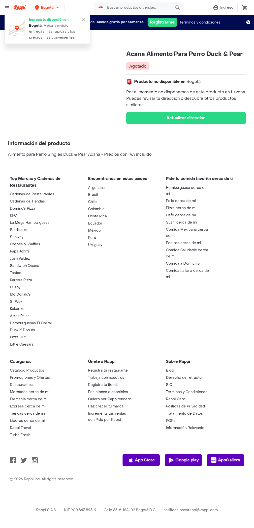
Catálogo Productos (27, 370)
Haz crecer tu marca (106, 406)
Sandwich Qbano (24, 265)
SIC (169, 384)
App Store (145, 460)
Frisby (15, 287)
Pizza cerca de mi (181, 208)
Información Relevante (185, 428)
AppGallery (229, 460)
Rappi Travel (20, 428)
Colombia (96, 209)
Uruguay (95, 245)
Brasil (93, 194)
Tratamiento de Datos (184, 413)
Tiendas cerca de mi (27, 413)
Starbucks (18, 229)
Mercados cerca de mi (29, 392)
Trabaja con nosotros (106, 377)
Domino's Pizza (22, 208)
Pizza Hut (18, 337)
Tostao (15, 273)
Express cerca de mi (28, 406)
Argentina (96, 187)
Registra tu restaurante (108, 370)
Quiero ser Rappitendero (109, 399)
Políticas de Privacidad (185, 406)
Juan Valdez (20, 258)
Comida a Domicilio (183, 263)
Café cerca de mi (181, 215)
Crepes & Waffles (25, 244)
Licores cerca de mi (27, 420)
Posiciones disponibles (108, 392)
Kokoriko (17, 308)
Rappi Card (175, 399)
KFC (13, 215)
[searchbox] (137, 8)
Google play (187, 460)
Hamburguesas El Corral (31, 323)
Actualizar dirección (186, 118)
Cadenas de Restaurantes (32, 194)
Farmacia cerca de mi (29, 399)
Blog (170, 370)
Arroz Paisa (20, 316)
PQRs (171, 420)
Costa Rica (97, 216)
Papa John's (20, 251)
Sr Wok (16, 301)
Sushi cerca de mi (181, 222)
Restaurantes (21, 384)
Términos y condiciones (200, 22)
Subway (16, 237)
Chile (92, 202)
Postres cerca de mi (183, 243)
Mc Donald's (20, 294)
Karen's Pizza (21, 280)
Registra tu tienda (103, 384)
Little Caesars (22, 344)
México (94, 230)
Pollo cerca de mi (181, 201)
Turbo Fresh (20, 435)
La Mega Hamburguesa (30, 222)
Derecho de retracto (184, 377)
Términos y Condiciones (186, 392)
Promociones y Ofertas (30, 377)
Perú (92, 237)
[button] (47, 7)
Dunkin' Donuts (22, 330)
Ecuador (95, 223)
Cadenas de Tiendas (27, 201)
